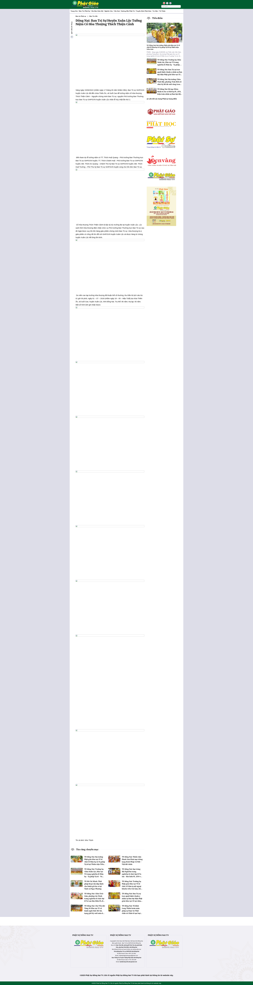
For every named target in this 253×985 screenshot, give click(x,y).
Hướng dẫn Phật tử (128, 11)
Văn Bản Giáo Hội (97, 11)
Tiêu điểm (157, 18)
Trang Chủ (74, 11)
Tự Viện (155, 11)
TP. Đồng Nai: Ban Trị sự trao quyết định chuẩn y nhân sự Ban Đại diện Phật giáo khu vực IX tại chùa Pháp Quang (132, 898)
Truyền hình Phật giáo (143, 11)
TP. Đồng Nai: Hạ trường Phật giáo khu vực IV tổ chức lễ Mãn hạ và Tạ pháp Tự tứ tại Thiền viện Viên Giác (94, 862)
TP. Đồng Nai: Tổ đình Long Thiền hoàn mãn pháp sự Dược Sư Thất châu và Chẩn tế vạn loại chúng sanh (131, 911)
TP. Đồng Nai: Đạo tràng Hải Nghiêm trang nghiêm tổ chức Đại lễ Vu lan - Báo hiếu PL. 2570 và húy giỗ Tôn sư (132, 874)
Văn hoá (117, 11)
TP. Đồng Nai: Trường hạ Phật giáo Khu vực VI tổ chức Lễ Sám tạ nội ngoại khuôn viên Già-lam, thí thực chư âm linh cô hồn (131, 886)
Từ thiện (162, 11)
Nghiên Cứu (109, 11)
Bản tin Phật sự (84, 11)
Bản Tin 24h (93, 16)
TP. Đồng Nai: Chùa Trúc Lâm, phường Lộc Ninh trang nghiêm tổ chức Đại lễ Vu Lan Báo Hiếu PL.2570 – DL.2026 (94, 898)
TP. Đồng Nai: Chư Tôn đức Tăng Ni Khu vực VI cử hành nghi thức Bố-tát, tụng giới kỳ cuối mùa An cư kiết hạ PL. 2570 (94, 911)
